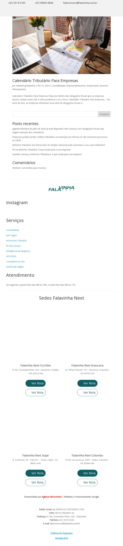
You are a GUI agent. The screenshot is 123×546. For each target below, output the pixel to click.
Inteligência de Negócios (18, 251)
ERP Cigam (11, 235)
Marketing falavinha (25, 85)
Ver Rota (38, 383)
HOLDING (11, 256)
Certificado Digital (14, 266)
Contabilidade (58, 85)
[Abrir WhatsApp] (7, 538)
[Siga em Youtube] (105, 12)
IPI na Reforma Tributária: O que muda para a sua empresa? (41, 149)
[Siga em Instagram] (99, 12)
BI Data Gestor (13, 245)
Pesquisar (104, 114)
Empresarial (92, 85)
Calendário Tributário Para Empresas (45, 80)
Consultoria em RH (15, 261)
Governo (103, 85)
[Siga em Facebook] (111, 12)
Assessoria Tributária (16, 240)
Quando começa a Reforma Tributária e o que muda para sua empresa (47, 154)
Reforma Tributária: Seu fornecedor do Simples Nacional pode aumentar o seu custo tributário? (58, 145)
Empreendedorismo (76, 85)
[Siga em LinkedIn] (117, 12)
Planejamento (19, 89)
